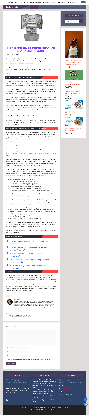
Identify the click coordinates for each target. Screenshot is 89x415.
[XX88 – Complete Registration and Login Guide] (74, 122)
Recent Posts (14, 296)
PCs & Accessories (73, 7)
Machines (41, 7)
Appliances (34, 7)
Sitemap (66, 407)
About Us (23, 407)
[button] (31, 242)
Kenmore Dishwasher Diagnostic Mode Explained (19, 316)
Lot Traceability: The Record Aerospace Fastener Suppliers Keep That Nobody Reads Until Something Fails (43, 391)
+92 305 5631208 (68, 388)
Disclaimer (36, 407)
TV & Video (49, 7)
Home (27, 7)
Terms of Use (51, 407)
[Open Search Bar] (81, 7)
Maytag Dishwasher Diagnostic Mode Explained (19, 315)
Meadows (17, 299)
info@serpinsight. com (69, 386)
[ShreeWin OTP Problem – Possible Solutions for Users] (74, 75)
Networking (57, 7)
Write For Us (59, 407)
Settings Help (12, 7)
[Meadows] (10, 304)
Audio (64, 7)
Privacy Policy (43, 407)
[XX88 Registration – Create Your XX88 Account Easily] (74, 104)
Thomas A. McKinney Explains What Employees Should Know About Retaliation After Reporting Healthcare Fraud (44, 381)
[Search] (81, 21)
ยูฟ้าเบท (44, 413)
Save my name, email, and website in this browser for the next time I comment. (29, 359)
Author (8, 296)
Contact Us (30, 407)
